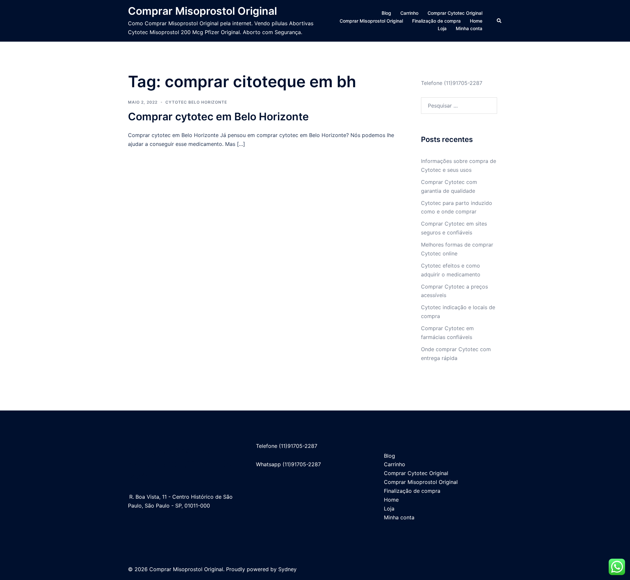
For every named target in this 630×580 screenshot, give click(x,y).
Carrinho (409, 13)
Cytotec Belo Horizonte (196, 102)
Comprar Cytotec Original (455, 13)
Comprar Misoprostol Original (202, 11)
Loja (442, 28)
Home (476, 21)
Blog (386, 13)
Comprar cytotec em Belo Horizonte (218, 116)
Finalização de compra (436, 21)
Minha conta (469, 28)
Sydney (287, 569)
